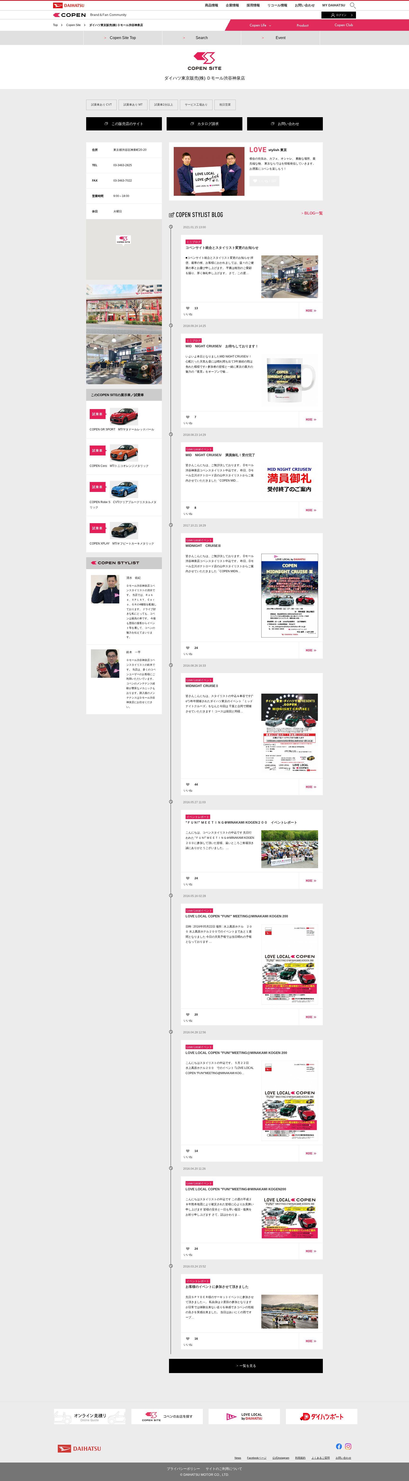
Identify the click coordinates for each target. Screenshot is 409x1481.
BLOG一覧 (313, 213)
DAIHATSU (68, 5)
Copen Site (73, 25)
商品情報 (211, 5)
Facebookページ (257, 1457)
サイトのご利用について (224, 1469)
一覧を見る (247, 1366)
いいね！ (267, 181)
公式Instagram (280, 1457)
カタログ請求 (206, 124)
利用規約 (300, 1457)
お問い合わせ (305, 5)
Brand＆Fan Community (108, 15)
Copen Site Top (123, 38)
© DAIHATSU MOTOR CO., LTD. (204, 1475)
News (238, 1457)
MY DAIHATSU (333, 5)
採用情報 (253, 5)
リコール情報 (277, 5)
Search (202, 38)
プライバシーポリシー (183, 1469)
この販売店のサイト (125, 124)
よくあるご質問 (320, 1457)
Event (280, 38)
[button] (353, 5)
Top (55, 25)
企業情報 (232, 5)
